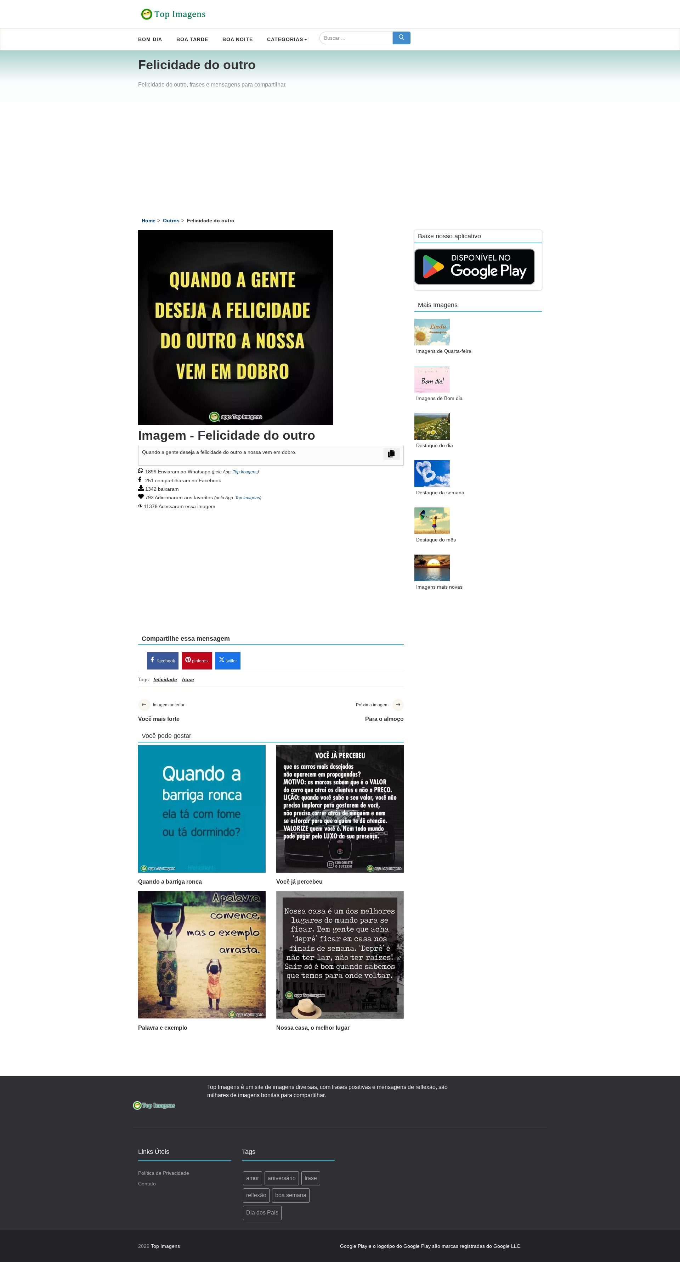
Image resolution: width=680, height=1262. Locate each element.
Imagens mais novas (439, 587)
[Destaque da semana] (432, 473)
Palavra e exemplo (162, 1028)
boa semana (290, 1195)
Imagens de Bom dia (439, 398)
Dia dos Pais (262, 1213)
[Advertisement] (340, 154)
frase (311, 1178)
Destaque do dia (434, 445)
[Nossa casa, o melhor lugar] (340, 955)
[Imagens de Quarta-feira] (432, 332)
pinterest (200, 660)
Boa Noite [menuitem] (237, 39)
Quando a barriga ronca (170, 882)
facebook (165, 660)
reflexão (256, 1195)
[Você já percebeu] (340, 809)
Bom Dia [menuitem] (150, 39)
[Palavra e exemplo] (202, 955)
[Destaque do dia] (432, 426)
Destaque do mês (436, 540)
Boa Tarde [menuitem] (192, 39)
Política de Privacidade (163, 1173)
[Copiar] (392, 454)
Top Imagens (245, 471)
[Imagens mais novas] (432, 568)
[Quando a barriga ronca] (202, 809)
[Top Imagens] (173, 14)
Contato (147, 1183)
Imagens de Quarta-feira (443, 351)
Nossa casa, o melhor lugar (313, 1028)
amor (252, 1178)
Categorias (285, 39)
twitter (231, 660)
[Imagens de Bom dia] (432, 379)
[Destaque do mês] (432, 520)
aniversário (282, 1178)
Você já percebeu (299, 882)
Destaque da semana (440, 492)
